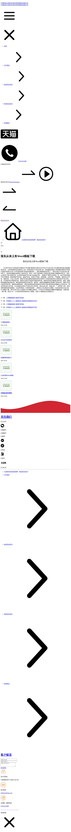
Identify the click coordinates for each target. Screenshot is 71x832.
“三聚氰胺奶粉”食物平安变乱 (15, 297)
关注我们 (6, 416)
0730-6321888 (22, 161)
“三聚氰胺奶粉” (5, 322)
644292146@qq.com (6, 793)
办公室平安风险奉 (6, 340)
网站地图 (22, 809)
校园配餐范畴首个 (6, 357)
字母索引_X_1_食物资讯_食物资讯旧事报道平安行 (21, 301)
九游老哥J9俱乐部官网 (29, 239)
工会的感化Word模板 (7, 375)
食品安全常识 (5, 220)
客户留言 (6, 754)
